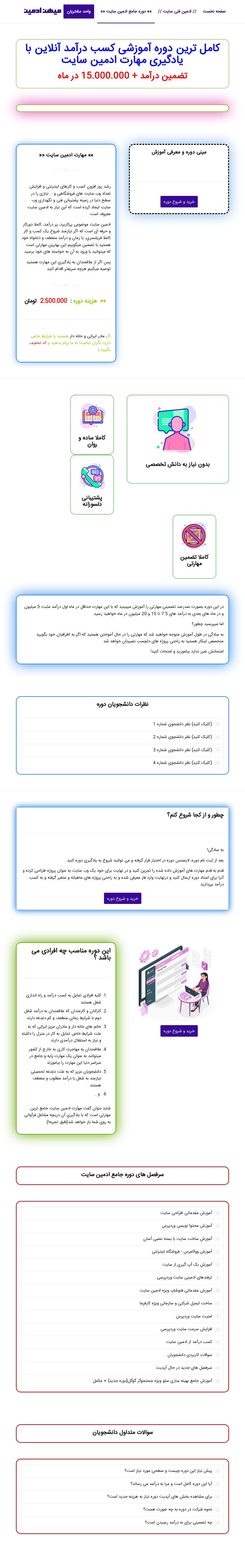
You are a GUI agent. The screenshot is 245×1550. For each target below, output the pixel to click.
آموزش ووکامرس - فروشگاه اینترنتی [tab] (182, 1251)
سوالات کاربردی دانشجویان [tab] (189, 1355)
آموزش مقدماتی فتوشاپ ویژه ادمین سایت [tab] (176, 1290)
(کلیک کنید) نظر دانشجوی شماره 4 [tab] (182, 762)
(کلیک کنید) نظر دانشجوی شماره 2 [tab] (182, 737)
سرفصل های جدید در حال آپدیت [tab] (184, 1367)
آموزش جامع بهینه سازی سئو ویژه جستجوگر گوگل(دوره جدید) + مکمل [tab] (152, 1380)
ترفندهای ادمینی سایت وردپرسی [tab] (184, 1277)
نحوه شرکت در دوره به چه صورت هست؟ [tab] (177, 1509)
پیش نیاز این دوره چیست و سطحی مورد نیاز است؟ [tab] (168, 1470)
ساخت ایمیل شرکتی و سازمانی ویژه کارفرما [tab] (176, 1303)
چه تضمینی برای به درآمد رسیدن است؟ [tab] (178, 1522)
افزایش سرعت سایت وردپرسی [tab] (186, 1329)
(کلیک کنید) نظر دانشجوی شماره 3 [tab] (182, 750)
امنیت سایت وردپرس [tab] (194, 1316)
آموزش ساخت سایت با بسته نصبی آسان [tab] (177, 1238)
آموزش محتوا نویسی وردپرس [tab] (187, 1225)
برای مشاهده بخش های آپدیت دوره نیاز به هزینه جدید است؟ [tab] (159, 1496)
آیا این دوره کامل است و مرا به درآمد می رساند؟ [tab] (171, 1483)
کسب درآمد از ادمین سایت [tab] (189, 1341)
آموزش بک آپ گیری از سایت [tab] (187, 1264)
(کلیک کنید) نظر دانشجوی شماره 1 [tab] (182, 724)
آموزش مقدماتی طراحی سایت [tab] (186, 1213)
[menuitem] (214, 11)
